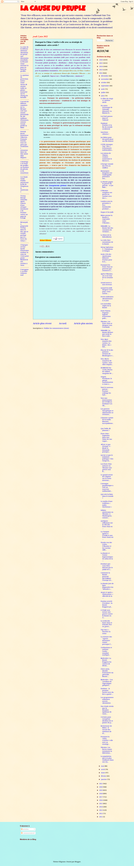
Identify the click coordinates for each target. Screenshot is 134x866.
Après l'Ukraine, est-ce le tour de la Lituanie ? (107, 276)
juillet (103, 92)
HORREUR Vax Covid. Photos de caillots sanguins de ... (107, 370)
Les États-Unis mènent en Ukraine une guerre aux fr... (106, 467)
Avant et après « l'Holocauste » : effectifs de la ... (107, 595)
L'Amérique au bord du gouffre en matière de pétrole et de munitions (24, 167)
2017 (101, 797)
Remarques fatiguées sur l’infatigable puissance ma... (106, 174)
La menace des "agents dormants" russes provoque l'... (106, 640)
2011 (101, 817)
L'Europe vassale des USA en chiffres (107, 166)
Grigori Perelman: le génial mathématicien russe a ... (107, 380)
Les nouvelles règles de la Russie (106, 305)
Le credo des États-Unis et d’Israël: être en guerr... (106, 623)
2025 (101, 63)
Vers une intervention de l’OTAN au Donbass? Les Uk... (106, 402)
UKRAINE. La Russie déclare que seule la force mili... (107, 333)
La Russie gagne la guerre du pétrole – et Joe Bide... (107, 184)
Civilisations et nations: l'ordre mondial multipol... (106, 651)
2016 (101, 800)
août (103, 89)
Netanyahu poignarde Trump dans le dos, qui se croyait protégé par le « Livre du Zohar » (24, 231)
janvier (104, 779)
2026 (101, 60)
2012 (101, 813)
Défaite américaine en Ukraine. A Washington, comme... (107, 514)
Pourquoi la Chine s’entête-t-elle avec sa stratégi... (107, 740)
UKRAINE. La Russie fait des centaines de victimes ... (107, 229)
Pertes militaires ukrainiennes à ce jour (107, 298)
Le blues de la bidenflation (106, 236)
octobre (104, 82)
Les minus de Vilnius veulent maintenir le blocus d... (106, 157)
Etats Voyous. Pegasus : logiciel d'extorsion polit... (106, 314)
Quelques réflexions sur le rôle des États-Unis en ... (107, 524)
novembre (105, 79)
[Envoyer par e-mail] (41, 246)
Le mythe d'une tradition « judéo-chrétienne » (106, 504)
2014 (101, 807)
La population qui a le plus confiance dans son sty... (107, 759)
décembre (105, 76)
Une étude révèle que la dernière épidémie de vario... (107, 710)
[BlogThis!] (43, 246)
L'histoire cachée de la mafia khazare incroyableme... (107, 421)
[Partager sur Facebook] (47, 246)
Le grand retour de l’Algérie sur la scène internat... (107, 477)
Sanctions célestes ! (105, 133)
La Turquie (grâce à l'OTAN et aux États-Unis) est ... (107, 535)
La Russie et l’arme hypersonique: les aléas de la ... (107, 557)
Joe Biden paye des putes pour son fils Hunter (107, 139)
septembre (105, 86)
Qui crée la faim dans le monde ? (107, 496)
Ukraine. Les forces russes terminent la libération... (106, 750)
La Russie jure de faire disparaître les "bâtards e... (107, 586)
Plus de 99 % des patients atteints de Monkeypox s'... (107, 353)
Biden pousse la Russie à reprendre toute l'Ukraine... (106, 219)
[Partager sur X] (45, 246)
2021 (101, 784)
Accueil (62, 323)
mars (103, 773)
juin (103, 96)
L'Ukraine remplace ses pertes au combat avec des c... (106, 194)
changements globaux (58, 185)
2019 (101, 790)
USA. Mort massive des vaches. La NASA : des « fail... (106, 343)
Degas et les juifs (107, 212)
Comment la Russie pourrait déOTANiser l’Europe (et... (106, 576)
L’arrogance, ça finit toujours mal (24, 272)
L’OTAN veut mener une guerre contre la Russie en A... (107, 614)
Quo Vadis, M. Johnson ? (106, 429)
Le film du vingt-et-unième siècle (107, 100)
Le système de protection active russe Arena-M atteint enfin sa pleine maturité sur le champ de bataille (24, 86)
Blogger (78, 862)
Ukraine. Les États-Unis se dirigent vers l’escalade (106, 324)
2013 (101, 810)
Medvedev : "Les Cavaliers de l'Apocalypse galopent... (107, 682)
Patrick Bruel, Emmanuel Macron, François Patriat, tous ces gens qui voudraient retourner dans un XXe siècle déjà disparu (24, 145)
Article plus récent (42, 323)
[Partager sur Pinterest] (49, 246)
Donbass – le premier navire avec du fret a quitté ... (107, 691)
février (104, 776)
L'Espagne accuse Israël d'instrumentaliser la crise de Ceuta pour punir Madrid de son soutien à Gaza (24, 255)
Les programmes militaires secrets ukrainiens (107, 700)
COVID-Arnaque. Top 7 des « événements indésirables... (107, 147)
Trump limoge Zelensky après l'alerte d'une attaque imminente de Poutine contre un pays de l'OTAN (24, 207)
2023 (101, 70)
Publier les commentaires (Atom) (56, 328)
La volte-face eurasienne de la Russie (107, 242)
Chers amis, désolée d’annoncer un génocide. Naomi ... (107, 672)
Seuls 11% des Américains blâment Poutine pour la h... (106, 258)
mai (103, 766)
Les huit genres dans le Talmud (106, 118)
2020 (101, 787)
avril (103, 769)
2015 (101, 803)
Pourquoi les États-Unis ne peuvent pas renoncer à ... (107, 267)
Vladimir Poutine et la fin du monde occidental (106, 126)
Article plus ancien (83, 323)
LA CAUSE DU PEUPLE (52, 9)
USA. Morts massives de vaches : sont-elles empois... (107, 361)
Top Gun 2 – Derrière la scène (105, 631)
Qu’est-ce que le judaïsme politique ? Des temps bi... (107, 458)
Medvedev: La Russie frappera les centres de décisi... (106, 662)
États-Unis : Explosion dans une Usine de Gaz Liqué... (106, 437)
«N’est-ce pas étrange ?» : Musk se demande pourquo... (106, 448)
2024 (101, 66)
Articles (25, 829)
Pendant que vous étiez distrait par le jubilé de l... (107, 566)
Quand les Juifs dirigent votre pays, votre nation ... (107, 290)
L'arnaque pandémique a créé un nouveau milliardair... (107, 487)
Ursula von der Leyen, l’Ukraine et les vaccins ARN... (106, 546)
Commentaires (28, 833)
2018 (101, 794)
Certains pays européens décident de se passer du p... (107, 720)
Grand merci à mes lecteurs (106, 284)
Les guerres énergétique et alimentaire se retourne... (107, 411)
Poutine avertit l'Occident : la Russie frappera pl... (106, 604)
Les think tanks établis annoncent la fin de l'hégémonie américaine (24, 184)
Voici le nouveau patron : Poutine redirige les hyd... (107, 391)
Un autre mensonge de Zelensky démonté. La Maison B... (106, 109)
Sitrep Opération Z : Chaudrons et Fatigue (107, 249)
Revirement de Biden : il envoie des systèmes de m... (106, 729)
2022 (101, 73)
